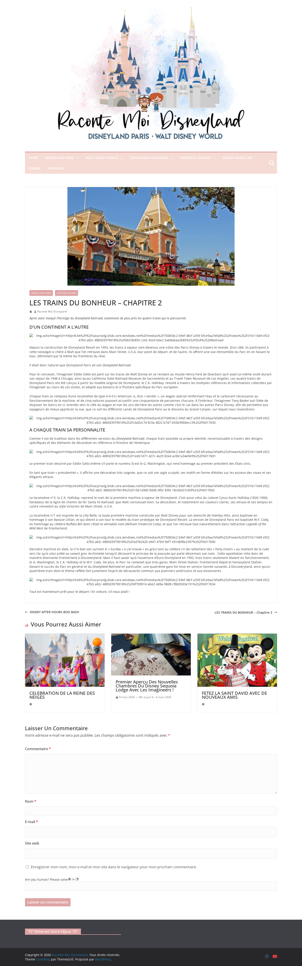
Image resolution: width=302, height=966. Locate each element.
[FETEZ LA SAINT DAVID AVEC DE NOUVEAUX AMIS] (237, 636)
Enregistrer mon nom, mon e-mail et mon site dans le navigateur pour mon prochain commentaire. (114, 867)
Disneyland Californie (149, 158)
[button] (76, 158)
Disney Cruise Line (237, 158)
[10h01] (203, 704)
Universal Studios (195, 158)
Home (33, 158)
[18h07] (30, 311)
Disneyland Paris (59, 158)
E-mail (31, 821)
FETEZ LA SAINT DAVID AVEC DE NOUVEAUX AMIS (234, 695)
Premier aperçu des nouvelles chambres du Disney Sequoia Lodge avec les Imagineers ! (147, 686)
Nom (30, 801)
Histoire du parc (66, 293)
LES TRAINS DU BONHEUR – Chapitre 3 (243, 612)
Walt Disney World (102, 158)
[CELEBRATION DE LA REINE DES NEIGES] (65, 636)
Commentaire (38, 748)
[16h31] (30, 704)
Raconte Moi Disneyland (52, 311)
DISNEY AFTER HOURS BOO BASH (54, 612)
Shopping (56, 168)
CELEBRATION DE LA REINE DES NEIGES (62, 695)
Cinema (34, 168)
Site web (32, 843)
